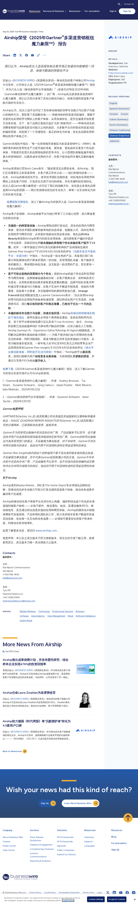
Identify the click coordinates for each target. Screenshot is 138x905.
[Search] (119, 4)
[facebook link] (127, 892)
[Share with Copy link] (38, 55)
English (113, 103)
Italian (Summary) (119, 119)
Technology (44, 611)
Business (80, 611)
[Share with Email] (32, 55)
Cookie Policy (68, 900)
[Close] (135, 899)
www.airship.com (46, 530)
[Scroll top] (128, 817)
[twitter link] (107, 892)
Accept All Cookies (116, 899)
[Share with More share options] (44, 55)
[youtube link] (120, 892)
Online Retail (26, 620)
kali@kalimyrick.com (12, 578)
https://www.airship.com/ (120, 73)
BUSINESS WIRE (23, 80)
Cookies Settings (96, 899)
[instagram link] (133, 892)
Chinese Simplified (119, 135)
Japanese (114, 141)
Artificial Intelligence (86, 616)
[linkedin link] (114, 892)
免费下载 (8, 369)
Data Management (56, 616)
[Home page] (14, 11)
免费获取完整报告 (17, 202)
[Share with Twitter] (20, 55)
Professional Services (62, 611)
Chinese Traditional (120, 130)
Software (24, 616)
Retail (70, 616)
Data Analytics (38, 616)
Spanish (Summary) (119, 108)
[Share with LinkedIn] (15, 55)
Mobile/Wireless (28, 611)
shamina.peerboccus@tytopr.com (19, 601)
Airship (90, 80)
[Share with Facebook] (26, 55)
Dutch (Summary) (119, 125)
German (114, 114)
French (124, 114)
